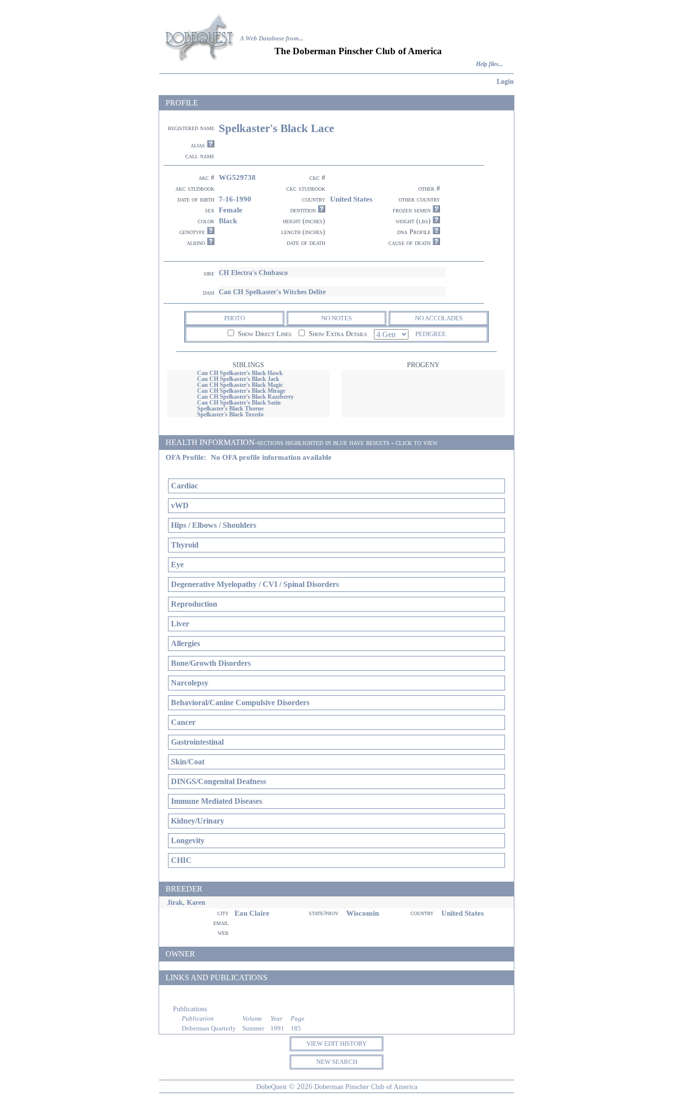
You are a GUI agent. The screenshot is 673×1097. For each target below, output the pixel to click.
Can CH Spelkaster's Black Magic (240, 385)
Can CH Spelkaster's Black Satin (239, 403)
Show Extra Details (337, 334)
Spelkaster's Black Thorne (230, 408)
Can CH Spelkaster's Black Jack (238, 379)
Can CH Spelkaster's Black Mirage (241, 391)
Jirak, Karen (186, 902)
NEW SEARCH (336, 1061)
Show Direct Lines (264, 334)
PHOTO (234, 318)
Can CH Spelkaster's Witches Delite (272, 292)
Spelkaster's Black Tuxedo (230, 414)
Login (505, 81)
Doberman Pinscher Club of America (365, 1087)
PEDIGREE (430, 334)
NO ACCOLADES (439, 318)
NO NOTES (336, 318)
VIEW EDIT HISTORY (336, 1043)
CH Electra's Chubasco (253, 272)
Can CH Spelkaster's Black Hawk (240, 373)
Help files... (489, 64)
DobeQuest (271, 1087)
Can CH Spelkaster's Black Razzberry (245, 397)
